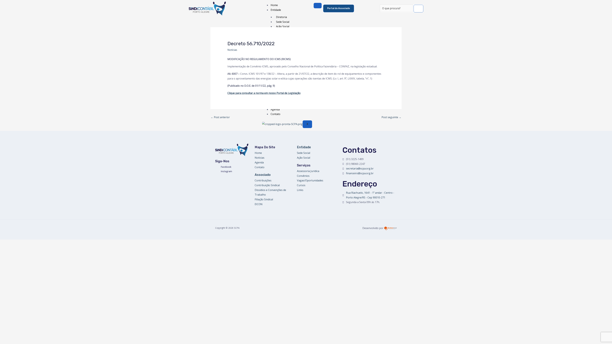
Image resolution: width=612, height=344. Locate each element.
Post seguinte (391, 117)
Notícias (232, 50)
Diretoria (281, 17)
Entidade (276, 10)
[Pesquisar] (418, 8)
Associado (263, 175)
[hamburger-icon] (318, 5)
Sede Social (282, 22)
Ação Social (282, 26)
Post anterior (220, 117)
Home (274, 5)
